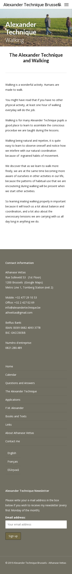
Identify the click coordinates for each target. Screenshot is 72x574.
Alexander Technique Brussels (31, 4)
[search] (59, 4)
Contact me (12, 441)
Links (8, 424)
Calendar (10, 374)
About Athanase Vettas (19, 433)
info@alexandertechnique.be (23, 307)
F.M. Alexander (14, 408)
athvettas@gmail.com (18, 312)
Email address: (15, 517)
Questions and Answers (20, 383)
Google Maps (33, 282)
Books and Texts (15, 416)
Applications (12, 399)
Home (9, 366)
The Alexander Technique (21, 391)
